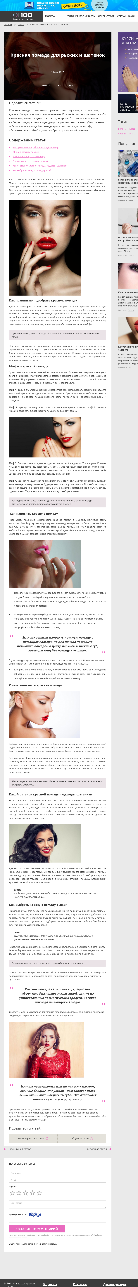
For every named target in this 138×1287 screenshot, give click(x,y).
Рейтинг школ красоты (80, 16)
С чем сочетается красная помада (31, 161)
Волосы (122, 128)
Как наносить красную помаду (29, 156)
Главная (8, 24)
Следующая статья (96, 1149)
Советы (122, 133)
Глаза (132, 128)
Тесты (132, 133)
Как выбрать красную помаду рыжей (32, 170)
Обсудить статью (80, 1138)
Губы (130, 368)
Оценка (12, 1186)
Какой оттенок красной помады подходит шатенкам (40, 165)
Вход (131, 16)
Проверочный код (18, 1214)
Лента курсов (106, 16)
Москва (50, 16)
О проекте (50, 1284)
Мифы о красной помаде (26, 151)
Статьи (121, 16)
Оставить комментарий (37, 1229)
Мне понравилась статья (31, 1138)
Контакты (80, 1284)
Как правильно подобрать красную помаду (35, 147)
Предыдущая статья (19, 1149)
